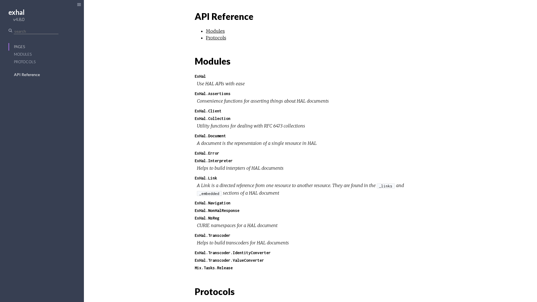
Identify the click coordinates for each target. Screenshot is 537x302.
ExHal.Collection (212, 118)
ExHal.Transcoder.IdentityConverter (233, 252)
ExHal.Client (208, 110)
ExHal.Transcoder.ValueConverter (229, 260)
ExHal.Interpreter (214, 160)
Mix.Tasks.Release (214, 267)
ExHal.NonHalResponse (217, 210)
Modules (23, 54)
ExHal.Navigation (212, 202)
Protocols (25, 62)
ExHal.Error (207, 153)
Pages (19, 46)
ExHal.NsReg (207, 218)
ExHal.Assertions (212, 93)
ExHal (200, 76)
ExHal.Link (206, 178)
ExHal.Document (210, 135)
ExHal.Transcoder (212, 235)
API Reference (27, 74)
